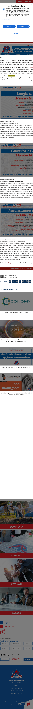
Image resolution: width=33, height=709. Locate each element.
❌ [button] (31, 4)
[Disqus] (16, 426)
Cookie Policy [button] (7, 19)
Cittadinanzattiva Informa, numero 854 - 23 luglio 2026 (16, 367)
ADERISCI (28, 1)
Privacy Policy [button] (7, 22)
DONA (20, 1)
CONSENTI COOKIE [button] (23, 26)
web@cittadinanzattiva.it (10, 277)
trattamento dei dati (16, 659)
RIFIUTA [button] (9, 26)
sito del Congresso (9, 263)
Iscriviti (28, 659)
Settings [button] (16, 33)
